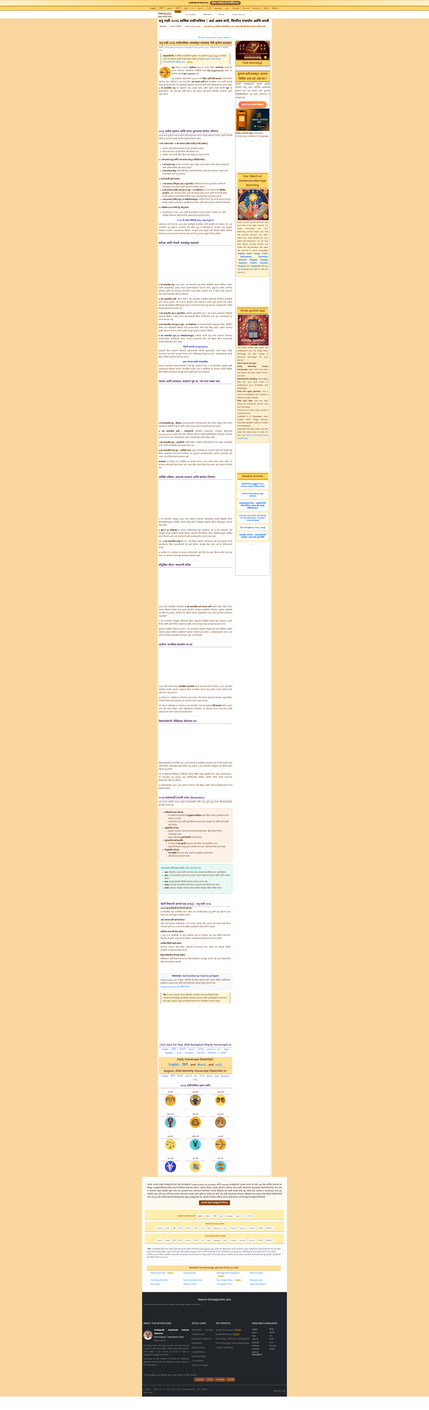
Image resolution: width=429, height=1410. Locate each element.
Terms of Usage (200, 1365)
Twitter (210, 1379)
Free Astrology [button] (190, 14)
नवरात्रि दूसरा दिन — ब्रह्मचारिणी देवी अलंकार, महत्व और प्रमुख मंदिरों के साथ (252, 505)
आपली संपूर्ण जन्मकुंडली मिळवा (214, 1202)
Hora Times (155, 1284)
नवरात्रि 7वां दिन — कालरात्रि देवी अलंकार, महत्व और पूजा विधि (252, 536)
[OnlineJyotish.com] (164, 14)
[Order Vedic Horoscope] (252, 50)
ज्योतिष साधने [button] (207, 14)
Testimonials (198, 1334)
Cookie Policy (198, 1351)
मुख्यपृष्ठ (162, 26)
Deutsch (256, 8)
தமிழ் (227, 8)
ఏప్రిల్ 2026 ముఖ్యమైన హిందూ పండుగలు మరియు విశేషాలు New (253, 485)
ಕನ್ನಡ (186, 8)
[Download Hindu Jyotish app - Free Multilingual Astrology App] (252, 119)
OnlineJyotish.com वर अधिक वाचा (175, 986)
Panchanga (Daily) (229, 1280)
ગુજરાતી (200, 8)
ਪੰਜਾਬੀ (209, 8)
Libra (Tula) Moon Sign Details (252, 494)
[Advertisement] (195, 113)
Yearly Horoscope (192, 26)
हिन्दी (161, 8)
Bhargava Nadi (256, 1280)
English (153, 8)
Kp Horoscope (189, 1273)
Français (235, 8)
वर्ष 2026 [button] (221, 14)
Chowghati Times (224, 1284)
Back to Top (280, 1390)
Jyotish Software (224, 1347)
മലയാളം (218, 8)
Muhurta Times (189, 1284)
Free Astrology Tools (226, 1343)
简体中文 (275, 8)
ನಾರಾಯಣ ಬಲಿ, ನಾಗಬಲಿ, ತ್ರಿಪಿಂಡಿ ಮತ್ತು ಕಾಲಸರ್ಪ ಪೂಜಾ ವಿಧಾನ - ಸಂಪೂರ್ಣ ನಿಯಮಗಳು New (252, 517)
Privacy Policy (198, 1347)
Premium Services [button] (238, 14)
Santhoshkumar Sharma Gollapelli (178, 47)
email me (164, 1354)
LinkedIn (231, 1379)
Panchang (221, 1338)
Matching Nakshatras (192, 1280)
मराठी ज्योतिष (175, 26)
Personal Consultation (238, 1338)
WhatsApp (220, 1379)
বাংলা (192, 8)
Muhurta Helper (256, 1273)
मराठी (178, 8)
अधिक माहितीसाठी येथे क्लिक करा (225, 3)
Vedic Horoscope (161, 1273)
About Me (196, 1329)
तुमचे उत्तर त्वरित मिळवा (252, 104)
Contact (209, 1329)
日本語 (265, 8)
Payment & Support (201, 1338)
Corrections (198, 1360)
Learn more (159, 1340)
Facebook (200, 1379)
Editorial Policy (199, 1356)
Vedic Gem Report (258, 1284)
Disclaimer (197, 1343)
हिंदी (174, 1049)
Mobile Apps (243, 1343)
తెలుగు (169, 8)
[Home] (178, 12)
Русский (246, 8)
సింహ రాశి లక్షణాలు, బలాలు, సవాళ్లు (252, 527)
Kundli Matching (227, 1334)
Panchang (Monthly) (159, 1280)
